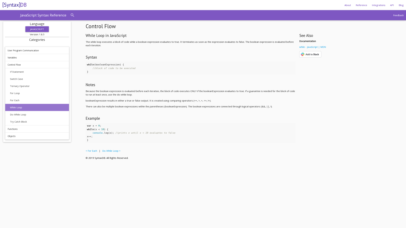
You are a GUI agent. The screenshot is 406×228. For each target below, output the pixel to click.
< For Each (92, 150)
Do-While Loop (18, 114)
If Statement (17, 71)
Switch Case (16, 78)
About (347, 5)
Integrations (378, 5)
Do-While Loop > (111, 150)
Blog (401, 5)
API (392, 5)
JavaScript (37, 29)
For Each (14, 100)
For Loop (15, 93)
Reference (361, 5)
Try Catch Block (18, 121)
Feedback (398, 15)
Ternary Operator (20, 86)
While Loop (16, 107)
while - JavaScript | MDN (312, 46)
